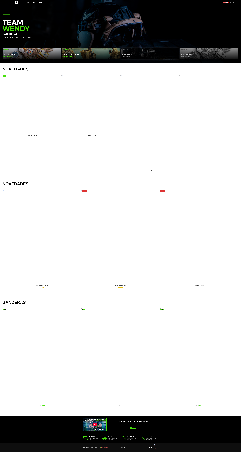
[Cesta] (231, 2)
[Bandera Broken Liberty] (32, 104)
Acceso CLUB (225, 2)
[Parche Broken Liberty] (42, 237)
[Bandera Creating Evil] (120, 355)
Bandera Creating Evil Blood (199, 403)
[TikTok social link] (151, 447)
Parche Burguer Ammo (91, 135)
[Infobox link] (92, 438)
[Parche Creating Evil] (120, 237)
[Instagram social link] (148, 447)
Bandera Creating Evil (120, 403)
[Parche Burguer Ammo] (90, 104)
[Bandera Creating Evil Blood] (199, 355)
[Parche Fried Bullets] (150, 122)
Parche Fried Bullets (150, 170)
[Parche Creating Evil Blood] (199, 237)
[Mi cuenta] (233, 2)
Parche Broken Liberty (42, 285)
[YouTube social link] (150, 447)
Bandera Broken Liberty (32, 135)
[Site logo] (16, 2)
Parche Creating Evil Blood (199, 285)
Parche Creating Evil (120, 285)
